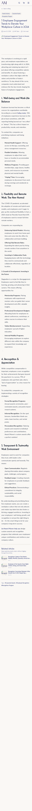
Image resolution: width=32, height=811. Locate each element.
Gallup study (21, 113)
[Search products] (19, 3)
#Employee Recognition (22, 583)
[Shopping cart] (24, 3)
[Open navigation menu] (28, 3)
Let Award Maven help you (10, 529)
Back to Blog (7, 8)
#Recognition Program (7, 585)
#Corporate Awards (10, 583)
